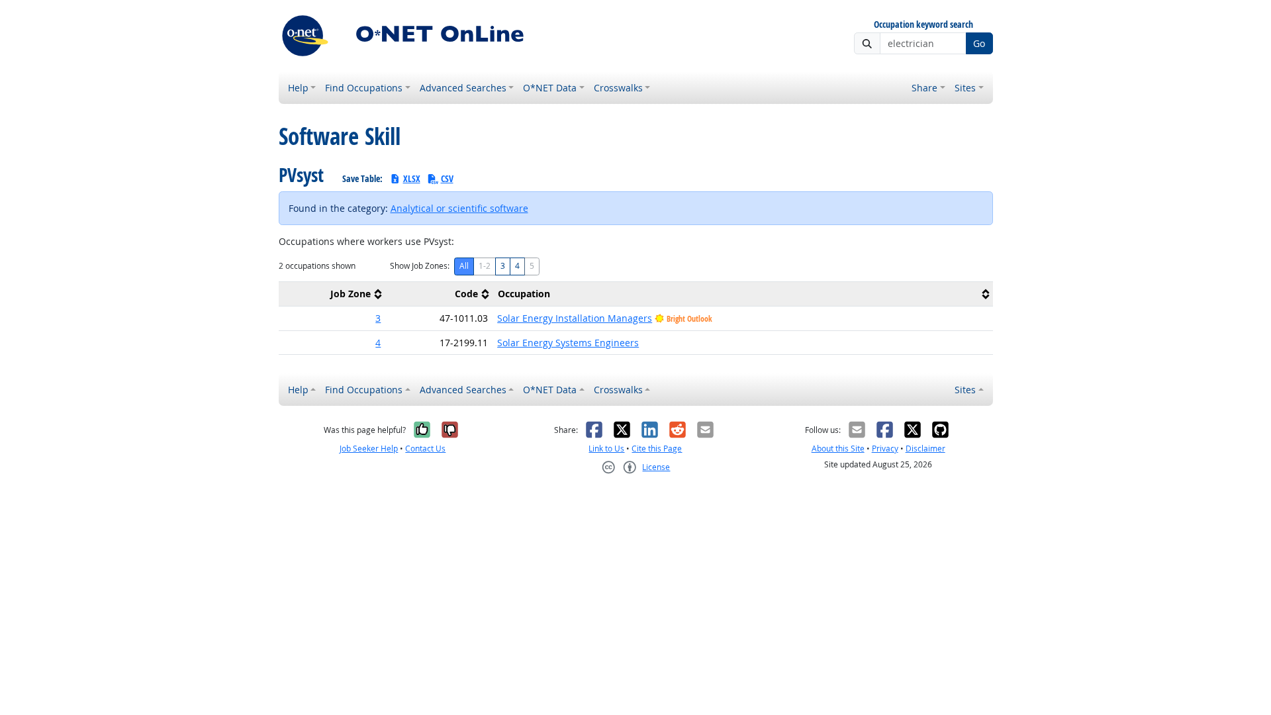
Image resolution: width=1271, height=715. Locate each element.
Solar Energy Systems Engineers (568, 342)
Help (298, 87)
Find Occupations (363, 87)
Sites (965, 87)
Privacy (885, 448)
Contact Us (425, 448)
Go (979, 43)
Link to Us (606, 448)
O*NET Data (550, 87)
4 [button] (378, 342)
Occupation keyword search (923, 24)
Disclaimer (925, 448)
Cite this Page (657, 448)
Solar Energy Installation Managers (574, 318)
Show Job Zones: (419, 265)
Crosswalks (618, 87)
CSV (447, 178)
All (464, 265)
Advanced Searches (463, 87)
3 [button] (378, 318)
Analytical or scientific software (459, 208)
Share (924, 87)
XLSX (411, 178)
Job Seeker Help (369, 448)
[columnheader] (332, 294)
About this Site (838, 448)
